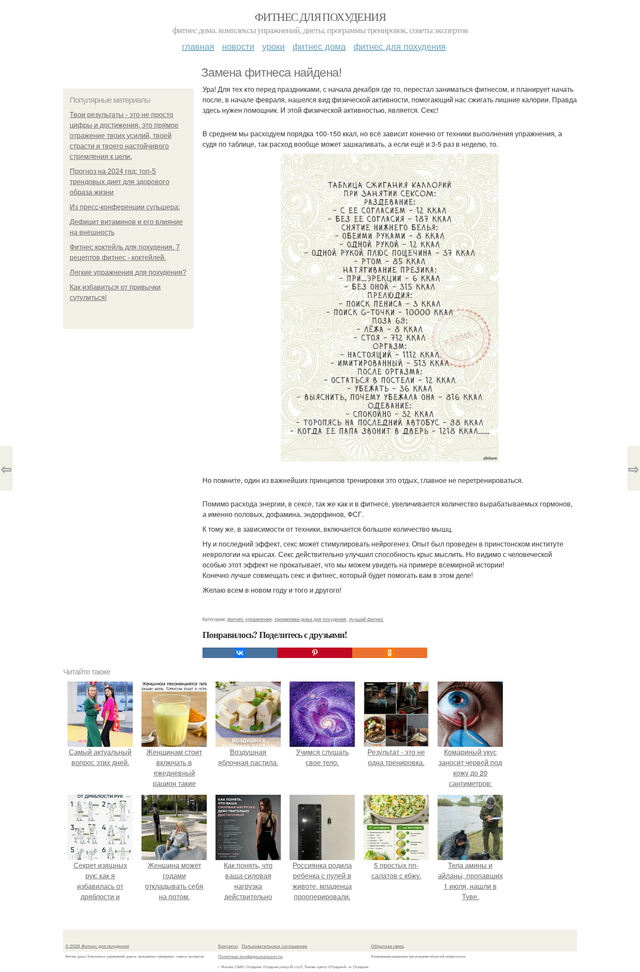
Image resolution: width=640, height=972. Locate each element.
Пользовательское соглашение (274, 946)
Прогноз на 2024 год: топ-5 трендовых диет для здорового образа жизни (119, 182)
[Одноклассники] (389, 653)
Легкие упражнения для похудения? (128, 272)
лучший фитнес (366, 618)
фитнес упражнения (249, 618)
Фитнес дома (319, 46)
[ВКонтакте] (239, 653)
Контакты (228, 946)
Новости (238, 46)
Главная (198, 46)
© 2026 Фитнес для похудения (97, 946)
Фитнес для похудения (320, 16)
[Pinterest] (314, 653)
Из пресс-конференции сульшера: (125, 207)
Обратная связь (387, 946)
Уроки (273, 46)
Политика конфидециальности (250, 956)
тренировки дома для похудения (310, 618)
